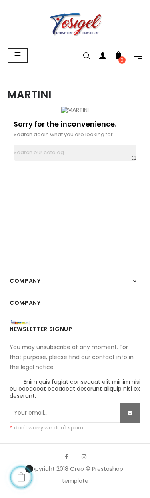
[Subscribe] (130, 413)
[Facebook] (66, 457)
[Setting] (134, 57)
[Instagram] (84, 457)
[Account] (102, 57)
